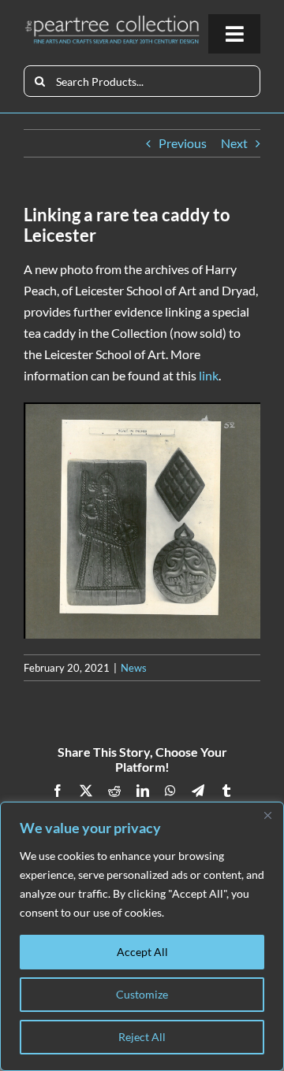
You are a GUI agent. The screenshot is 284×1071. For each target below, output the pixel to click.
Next (234, 142)
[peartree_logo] (112, 20)
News (134, 668)
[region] (142, 936)
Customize (142, 994)
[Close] (267, 815)
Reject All (142, 1036)
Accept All (142, 951)
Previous (183, 142)
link (209, 375)
